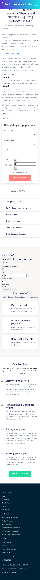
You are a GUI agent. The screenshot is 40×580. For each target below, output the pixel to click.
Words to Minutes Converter (11, 534)
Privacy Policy (6, 542)
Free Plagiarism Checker (10, 517)
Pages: (4, 272)
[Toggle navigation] (36, 4)
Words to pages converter (10, 531)
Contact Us (5, 499)
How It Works (6, 503)
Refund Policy (6, 552)
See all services (20, 474)
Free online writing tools (10, 556)
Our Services (6, 510)
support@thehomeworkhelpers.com (14, 568)
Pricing (4, 506)
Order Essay (12, 54)
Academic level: (7, 278)
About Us (5, 496)
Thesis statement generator (11, 528)
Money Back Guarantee (9, 549)
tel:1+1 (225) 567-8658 (15, 564)
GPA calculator (6, 524)
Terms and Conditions (9, 546)
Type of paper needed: (9, 266)
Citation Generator (8, 521)
